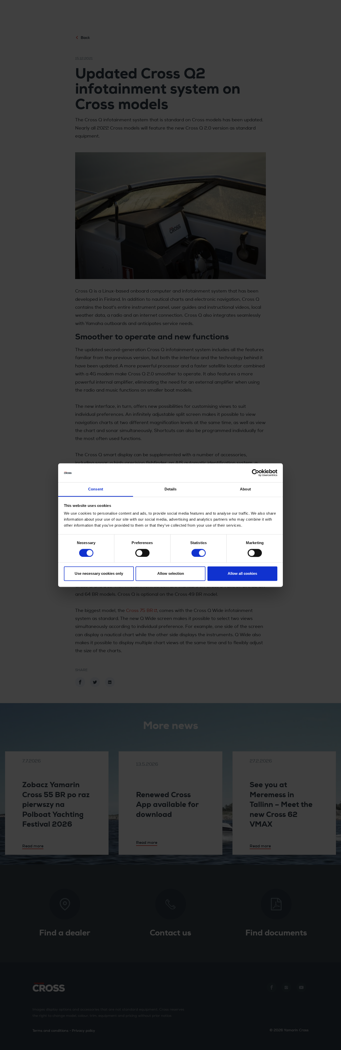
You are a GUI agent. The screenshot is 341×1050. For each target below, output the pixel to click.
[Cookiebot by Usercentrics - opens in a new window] (255, 472)
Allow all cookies (242, 574)
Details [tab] (171, 489)
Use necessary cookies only (99, 574)
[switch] (142, 553)
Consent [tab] (95, 489)
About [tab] (245, 489)
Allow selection (170, 574)
